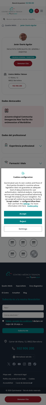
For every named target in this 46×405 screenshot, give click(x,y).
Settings (23, 228)
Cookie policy (32, 206)
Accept (23, 213)
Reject (23, 221)
